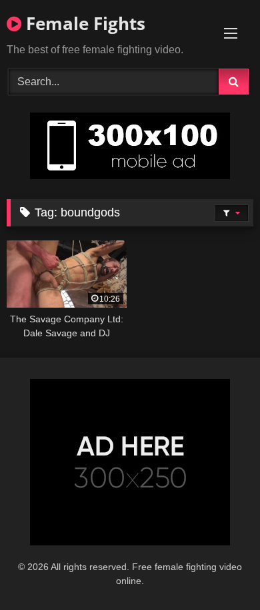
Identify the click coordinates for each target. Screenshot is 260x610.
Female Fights (83, 23)
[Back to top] (218, 570)
